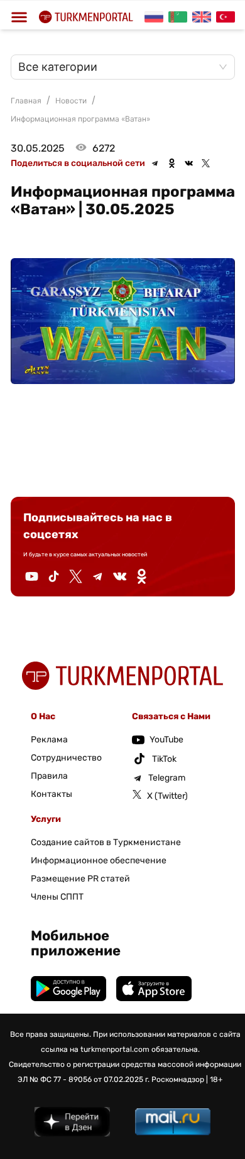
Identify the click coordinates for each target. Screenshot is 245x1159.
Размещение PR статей (80, 878)
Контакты (51, 794)
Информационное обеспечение (98, 860)
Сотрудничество (66, 757)
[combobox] (116, 67)
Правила (49, 776)
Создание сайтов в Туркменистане (106, 842)
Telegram (166, 777)
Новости (71, 100)
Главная (26, 100)
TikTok (164, 759)
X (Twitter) (167, 796)
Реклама (49, 739)
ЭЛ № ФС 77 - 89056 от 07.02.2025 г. (84, 1079)
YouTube (166, 739)
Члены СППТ (57, 896)
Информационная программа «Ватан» (80, 118)
